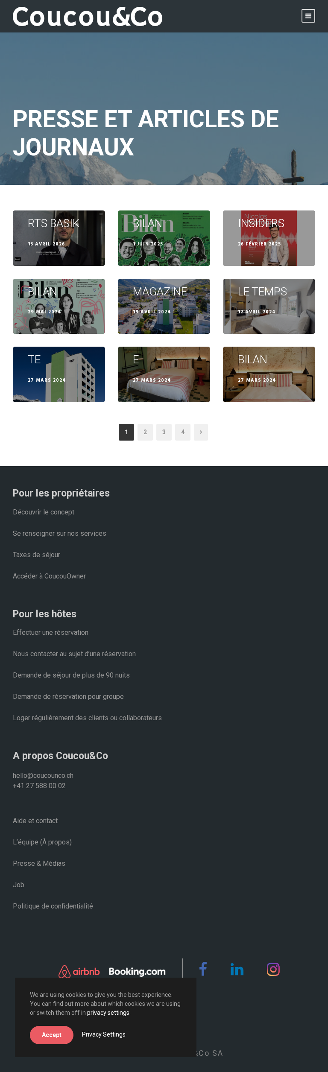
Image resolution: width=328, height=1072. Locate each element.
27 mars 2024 (47, 380)
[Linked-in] (233, 972)
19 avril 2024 (152, 312)
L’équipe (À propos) (42, 842)
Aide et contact (35, 821)
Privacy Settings (104, 1034)
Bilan (147, 223)
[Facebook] (199, 972)
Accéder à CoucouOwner (49, 576)
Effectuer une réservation (50, 632)
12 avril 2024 (257, 312)
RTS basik (53, 223)
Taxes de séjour (36, 555)
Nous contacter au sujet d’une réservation (74, 654)
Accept (52, 1034)
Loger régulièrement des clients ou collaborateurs (87, 718)
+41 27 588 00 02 (39, 786)
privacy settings (108, 1012)
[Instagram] (270, 972)
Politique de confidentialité (53, 906)
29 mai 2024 (45, 312)
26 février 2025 (259, 244)
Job (18, 885)
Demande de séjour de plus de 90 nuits (71, 675)
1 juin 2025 (148, 244)
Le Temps (262, 291)
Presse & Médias (39, 863)
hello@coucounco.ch (43, 775)
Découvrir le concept (43, 512)
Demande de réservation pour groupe (68, 696)
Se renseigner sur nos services (59, 533)
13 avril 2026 (46, 244)
